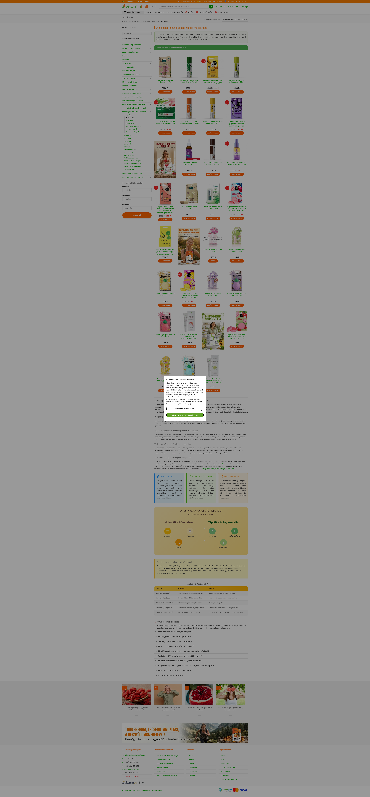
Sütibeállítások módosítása (184, 409)
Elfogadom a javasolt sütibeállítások (185, 415)
